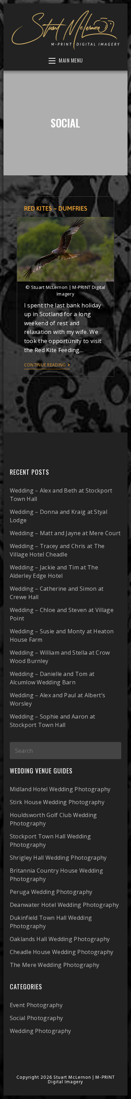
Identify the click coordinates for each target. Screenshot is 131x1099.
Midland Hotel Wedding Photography (60, 789)
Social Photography (36, 1018)
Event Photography (36, 1005)
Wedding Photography (40, 1031)
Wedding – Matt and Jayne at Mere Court (65, 533)
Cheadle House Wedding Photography (62, 952)
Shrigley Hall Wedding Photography (58, 857)
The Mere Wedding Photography (54, 965)
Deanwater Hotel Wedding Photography (64, 905)
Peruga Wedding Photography (51, 892)
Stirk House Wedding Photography (57, 802)
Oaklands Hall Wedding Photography (60, 939)
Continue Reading (45, 365)
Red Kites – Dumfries (55, 208)
